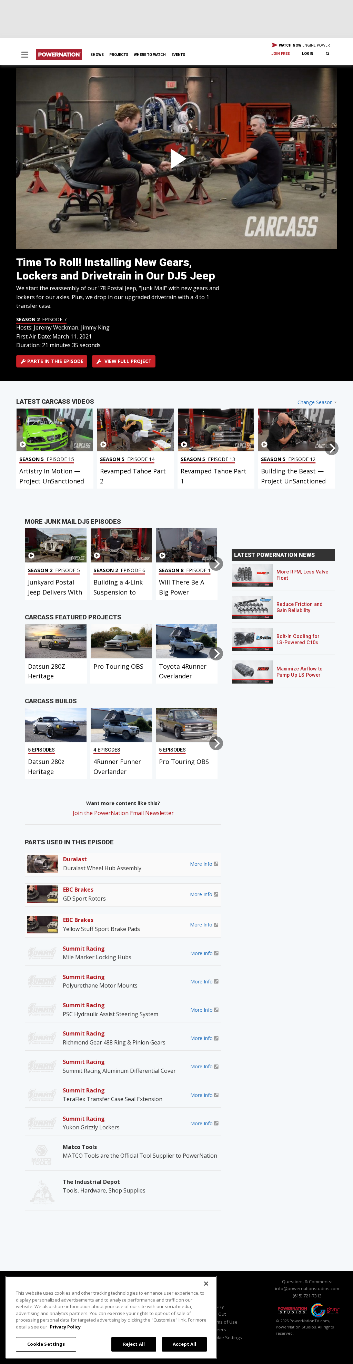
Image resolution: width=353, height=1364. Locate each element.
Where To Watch (150, 54)
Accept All (184, 1344)
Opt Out (218, 1314)
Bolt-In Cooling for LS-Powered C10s (298, 640)
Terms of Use (224, 1322)
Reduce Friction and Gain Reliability (299, 607)
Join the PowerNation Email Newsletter (123, 813)
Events (178, 54)
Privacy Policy (65, 1327)
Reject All (134, 1344)
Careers (218, 1329)
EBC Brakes (78, 889)
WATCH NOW (304, 45)
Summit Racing (84, 948)
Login (307, 53)
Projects (118, 54)
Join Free (280, 53)
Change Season (315, 402)
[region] (111, 1317)
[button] (24, 55)
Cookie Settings (46, 1344)
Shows (97, 54)
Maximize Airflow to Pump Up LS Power (299, 672)
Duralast (75, 859)
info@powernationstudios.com (307, 1288)
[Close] (206, 1283)
